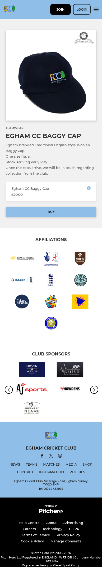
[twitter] (51, 456)
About (51, 523)
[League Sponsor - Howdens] (70, 389)
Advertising (73, 523)
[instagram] (60, 456)
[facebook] (42, 456)
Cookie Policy (32, 541)
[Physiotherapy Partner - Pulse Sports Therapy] (70, 370)
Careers (29, 529)
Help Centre (29, 523)
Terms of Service (36, 535)
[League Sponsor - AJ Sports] (32, 389)
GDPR (74, 529)
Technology (52, 529)
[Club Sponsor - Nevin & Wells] (32, 370)
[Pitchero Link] (51, 512)
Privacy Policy (68, 535)
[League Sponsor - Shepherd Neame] (32, 408)
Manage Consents (66, 541)
